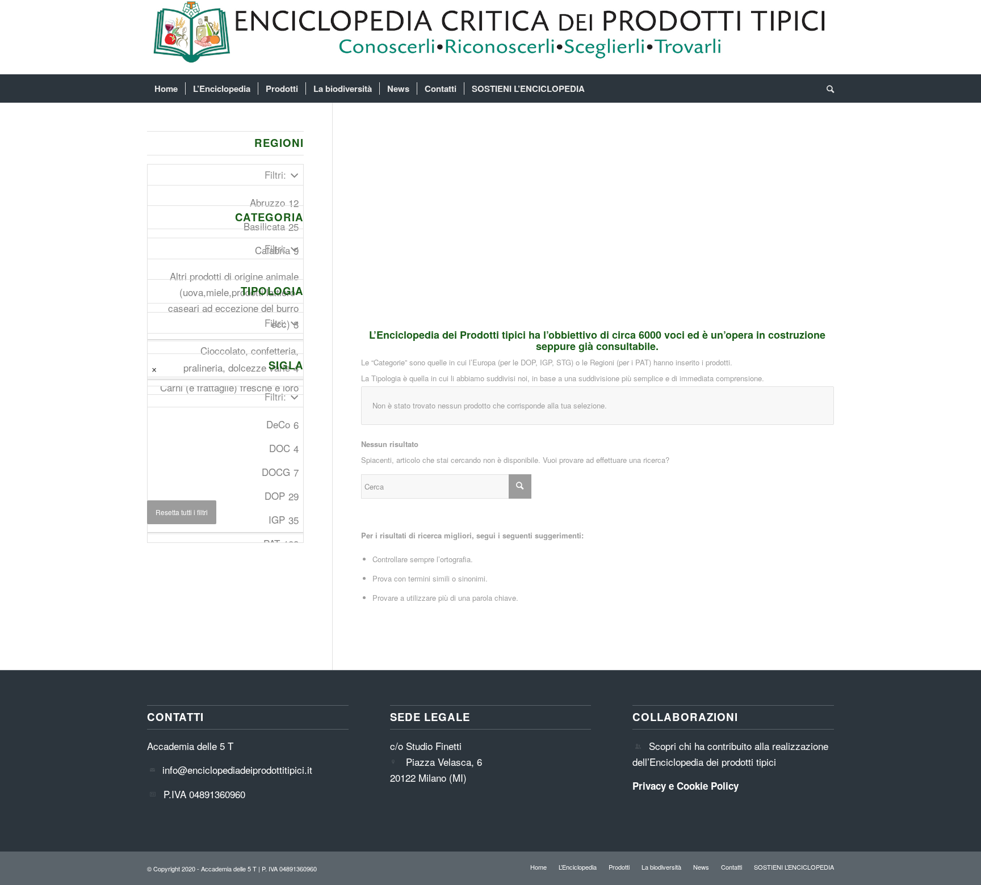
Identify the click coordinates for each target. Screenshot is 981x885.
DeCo (282, 424)
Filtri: (275, 174)
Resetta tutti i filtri (182, 512)
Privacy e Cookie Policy (685, 786)
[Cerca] (826, 88)
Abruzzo (274, 202)
